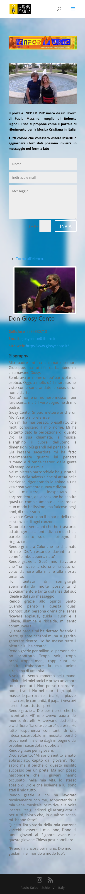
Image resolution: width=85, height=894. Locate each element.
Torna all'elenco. (30, 258)
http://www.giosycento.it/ (47, 345)
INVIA (66, 226)
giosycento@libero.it (38, 338)
